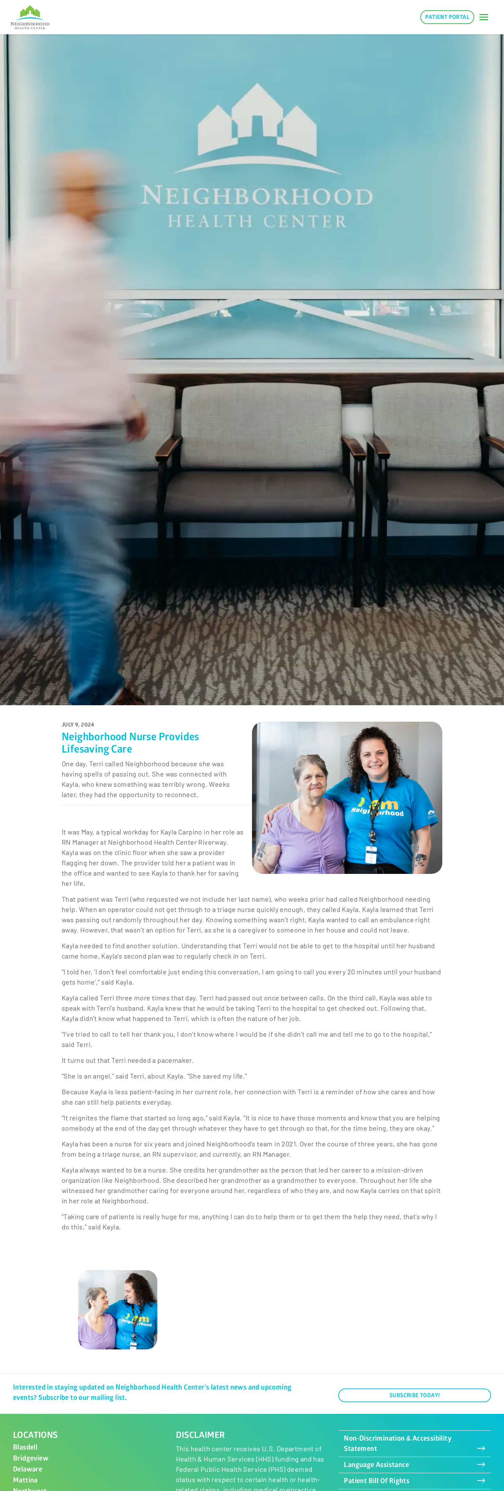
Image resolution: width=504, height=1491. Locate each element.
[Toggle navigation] (483, 17)
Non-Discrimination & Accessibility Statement (398, 1443)
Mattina (25, 1480)
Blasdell (25, 1447)
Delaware (27, 1469)
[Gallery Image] (117, 1309)
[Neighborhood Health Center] (30, 17)
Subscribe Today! (414, 1395)
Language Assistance (376, 1464)
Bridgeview (30, 1458)
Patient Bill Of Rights (376, 1481)
